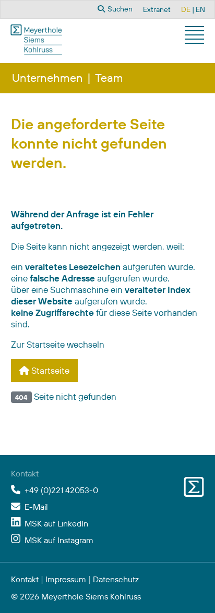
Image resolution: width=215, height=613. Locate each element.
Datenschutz (116, 579)
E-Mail (36, 506)
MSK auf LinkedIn (56, 523)
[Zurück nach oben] (193, 592)
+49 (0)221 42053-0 (61, 490)
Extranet (157, 9)
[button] (196, 36)
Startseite (49, 370)
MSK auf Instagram (59, 540)
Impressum (65, 579)
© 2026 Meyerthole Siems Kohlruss (76, 596)
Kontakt (25, 579)
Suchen (119, 9)
